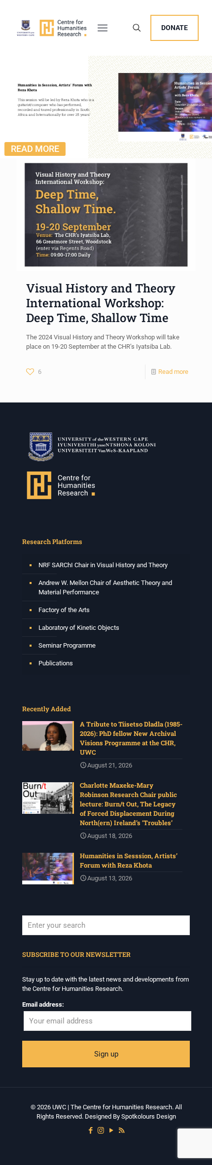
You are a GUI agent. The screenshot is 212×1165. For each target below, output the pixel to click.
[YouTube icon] (111, 1130)
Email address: (43, 1004)
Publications (55, 663)
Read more (173, 371)
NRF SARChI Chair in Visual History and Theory (103, 565)
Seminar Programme (67, 645)
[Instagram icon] (101, 1130)
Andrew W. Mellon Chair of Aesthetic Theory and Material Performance (105, 587)
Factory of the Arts (64, 610)
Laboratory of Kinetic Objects (78, 627)
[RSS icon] (121, 1130)
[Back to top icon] (191, 1144)
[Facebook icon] (90, 1130)
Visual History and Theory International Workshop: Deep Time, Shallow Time (101, 303)
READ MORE (35, 149)
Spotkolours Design (148, 1116)
